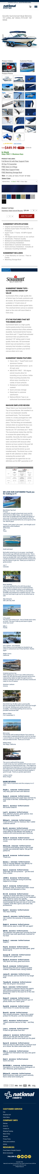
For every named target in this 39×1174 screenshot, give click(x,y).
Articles (5, 1144)
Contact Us (6, 1128)
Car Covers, (18, 1165)
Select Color (6, 178)
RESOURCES (8, 1147)
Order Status (6, 1117)
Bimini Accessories (8, 1153)
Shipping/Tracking (8, 1131)
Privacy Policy (7, 1139)
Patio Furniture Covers (27, 1163)
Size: (3, 176)
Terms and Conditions (9, 1141)
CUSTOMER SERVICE (12, 1109)
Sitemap (5, 1123)
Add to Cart (26, 216)
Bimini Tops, (19, 1163)
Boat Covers (13, 1163)
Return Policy (6, 1134)
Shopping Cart (7, 1114)
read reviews (17, 143)
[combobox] (20, 181)
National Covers (6, 1163)
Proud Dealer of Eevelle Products (12, 1150)
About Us (5, 1126)
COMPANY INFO (10, 1120)
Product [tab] (6, 270)
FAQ (4, 1112)
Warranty (5, 1136)
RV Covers (24, 1165)
